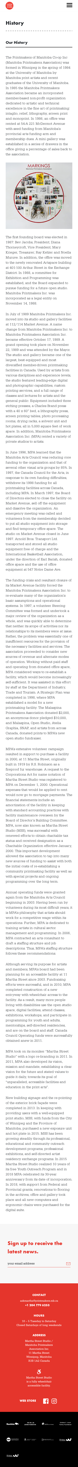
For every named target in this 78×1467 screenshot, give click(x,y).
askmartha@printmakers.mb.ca (39, 1301)
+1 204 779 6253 (37, 1305)
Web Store (28, 1401)
